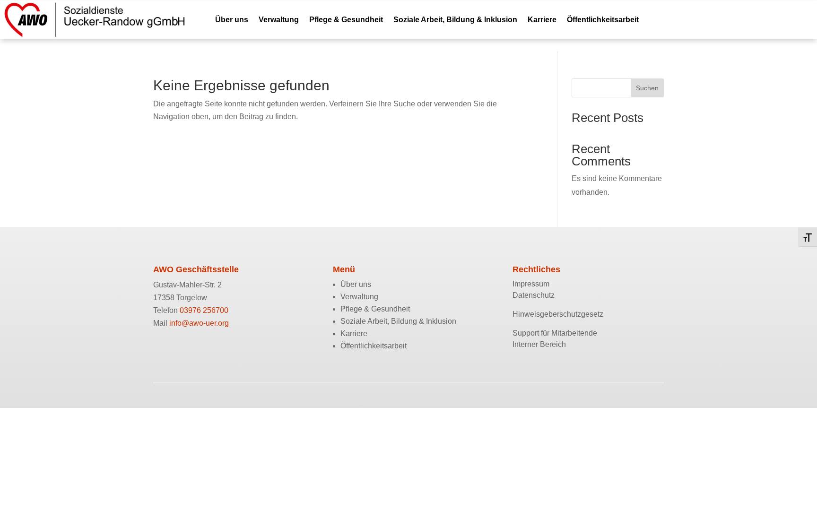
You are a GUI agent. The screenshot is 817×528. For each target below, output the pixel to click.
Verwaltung (279, 20)
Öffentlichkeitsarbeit (603, 20)
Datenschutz (534, 295)
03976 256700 (204, 310)
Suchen (647, 88)
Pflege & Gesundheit (346, 20)
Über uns (231, 20)
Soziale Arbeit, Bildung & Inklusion (455, 20)
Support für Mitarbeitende (555, 333)
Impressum (531, 284)
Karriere (542, 20)
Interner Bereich (539, 344)
